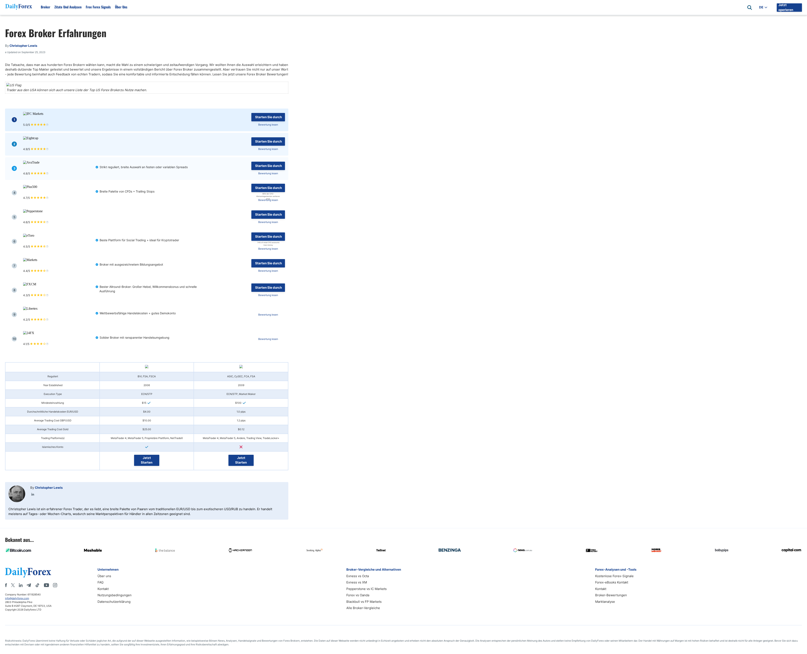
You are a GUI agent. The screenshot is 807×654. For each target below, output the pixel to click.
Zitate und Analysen (68, 6)
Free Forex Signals (98, 6)
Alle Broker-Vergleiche (363, 608)
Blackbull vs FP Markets (364, 602)
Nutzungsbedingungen (115, 595)
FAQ (100, 582)
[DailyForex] (28, 572)
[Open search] (749, 7)
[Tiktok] (37, 585)
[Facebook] (6, 585)
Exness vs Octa (357, 576)
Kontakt (103, 589)
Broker (45, 6)
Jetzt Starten (146, 460)
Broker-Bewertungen (611, 595)
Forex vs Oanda (357, 595)
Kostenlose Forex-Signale (614, 576)
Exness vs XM (356, 582)
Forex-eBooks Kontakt (611, 582)
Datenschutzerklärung (114, 602)
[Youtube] (46, 585)
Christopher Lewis (49, 488)
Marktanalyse (605, 602)
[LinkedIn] (32, 494)
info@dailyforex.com (17, 598)
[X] (13, 585)
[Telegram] (28, 585)
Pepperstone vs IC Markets (366, 589)
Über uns (121, 6)
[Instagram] (55, 585)
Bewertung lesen (268, 124)
